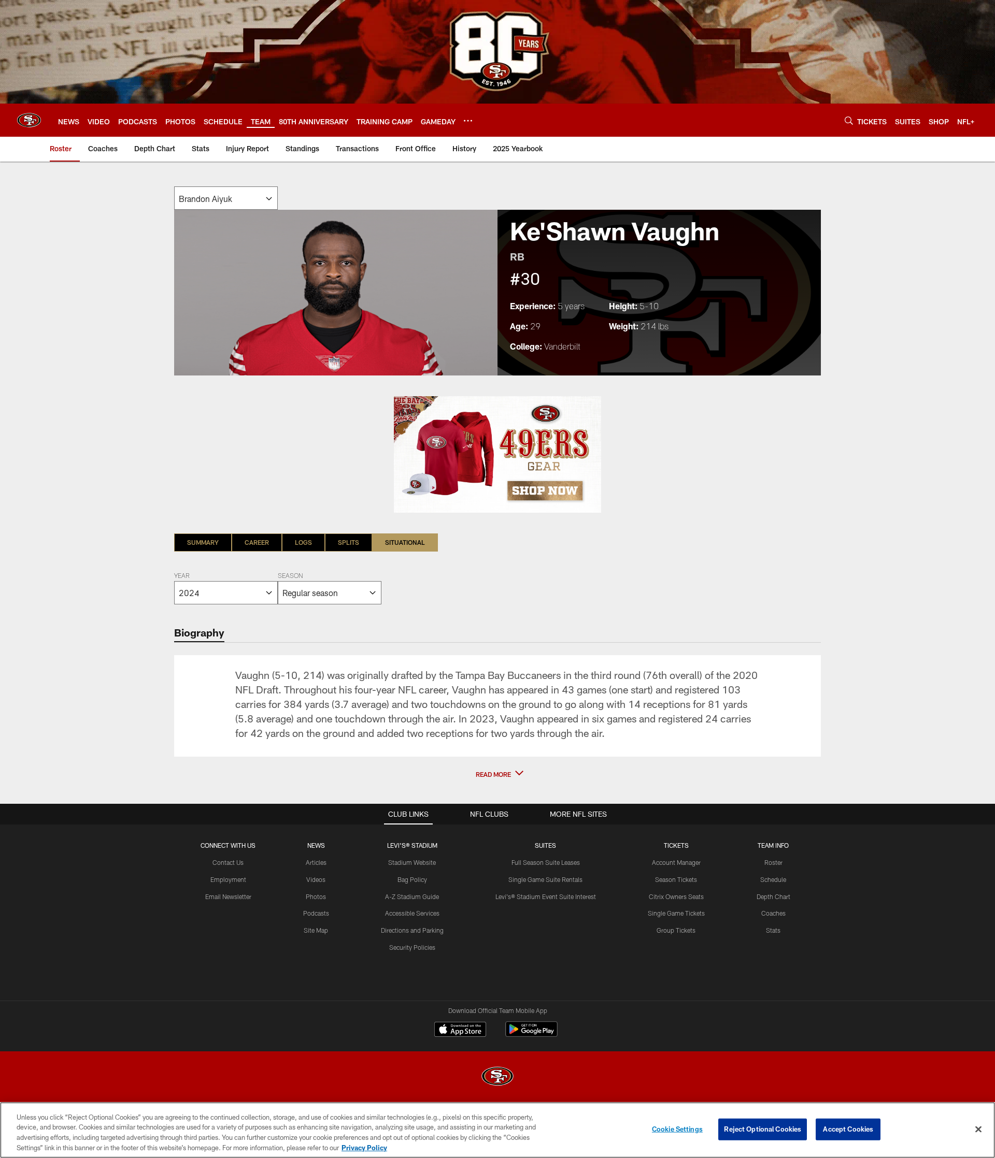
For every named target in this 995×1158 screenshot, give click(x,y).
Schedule (773, 879)
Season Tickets (676, 879)
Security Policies (412, 947)
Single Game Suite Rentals (545, 879)
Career (257, 542)
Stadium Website (412, 862)
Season (290, 576)
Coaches (773, 913)
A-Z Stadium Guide (412, 896)
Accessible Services (412, 913)
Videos (315, 879)
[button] (497, 774)
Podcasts (316, 913)
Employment (228, 879)
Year (182, 576)
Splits (348, 542)
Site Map (316, 930)
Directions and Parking (412, 930)
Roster (773, 862)
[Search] (849, 120)
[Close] (978, 1129)
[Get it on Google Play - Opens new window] (531, 1034)
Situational (405, 542)
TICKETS (676, 845)
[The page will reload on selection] (226, 198)
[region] (497, 1130)
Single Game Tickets (676, 913)
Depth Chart (773, 896)
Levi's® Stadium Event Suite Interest (545, 896)
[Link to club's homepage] (29, 120)
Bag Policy (412, 879)
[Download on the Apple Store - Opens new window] (460, 1030)
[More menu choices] (468, 121)
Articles (316, 862)
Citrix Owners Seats (676, 896)
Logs (303, 542)
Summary (203, 542)
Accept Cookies (848, 1129)
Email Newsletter (228, 896)
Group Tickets (676, 930)
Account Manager (676, 862)
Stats (773, 930)
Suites (545, 845)
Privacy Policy (364, 1147)
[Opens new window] (497, 454)
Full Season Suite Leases (545, 862)
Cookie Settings (677, 1129)
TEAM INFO (773, 845)
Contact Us (228, 862)
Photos (316, 896)
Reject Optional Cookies (762, 1129)
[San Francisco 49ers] (497, 1077)
